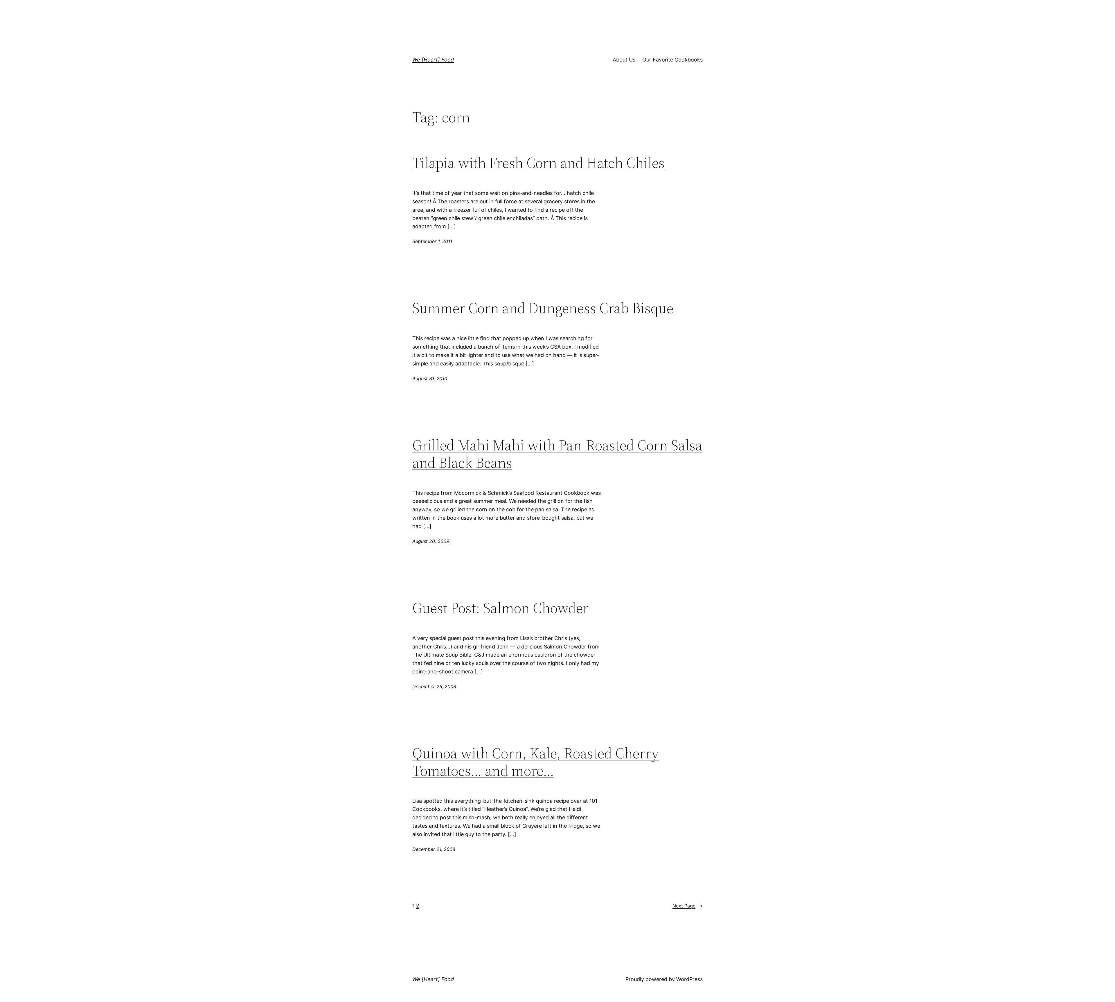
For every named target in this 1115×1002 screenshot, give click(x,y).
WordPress (689, 979)
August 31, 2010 (429, 378)
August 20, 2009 (430, 541)
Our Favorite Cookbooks (672, 60)
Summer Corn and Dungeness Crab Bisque (542, 308)
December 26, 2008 (434, 686)
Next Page (687, 906)
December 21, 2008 (433, 849)
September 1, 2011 (432, 241)
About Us (624, 60)
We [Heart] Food (433, 60)
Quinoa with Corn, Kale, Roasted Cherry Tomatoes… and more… (535, 761)
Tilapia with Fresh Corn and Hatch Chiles (538, 162)
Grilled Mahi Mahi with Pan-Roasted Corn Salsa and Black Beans (557, 453)
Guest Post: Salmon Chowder (500, 608)
